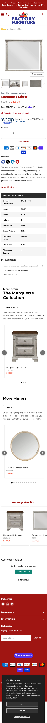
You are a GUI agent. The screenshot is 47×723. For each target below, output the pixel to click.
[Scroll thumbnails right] (43, 83)
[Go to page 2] (23, 382)
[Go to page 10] (31, 482)
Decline (22, 710)
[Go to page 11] (33, 482)
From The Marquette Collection (14, 93)
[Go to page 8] (26, 482)
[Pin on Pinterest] (17, 162)
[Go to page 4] (18, 482)
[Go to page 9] (28, 482)
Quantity (4, 127)
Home (3, 29)
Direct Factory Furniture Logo (23, 18)
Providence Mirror (39, 535)
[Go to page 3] (25, 382)
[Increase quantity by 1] (23, 133)
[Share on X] (8, 162)
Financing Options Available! (16, 113)
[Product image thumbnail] (15, 83)
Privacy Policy (11, 697)
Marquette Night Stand (16, 367)
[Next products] (42, 352)
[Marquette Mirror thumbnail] (5, 83)
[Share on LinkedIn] (13, 162)
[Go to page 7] (24, 482)
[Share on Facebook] (3, 162)
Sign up (37, 637)
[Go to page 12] (35, 482)
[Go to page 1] (21, 382)
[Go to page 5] (20, 482)
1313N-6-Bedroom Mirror (17, 467)
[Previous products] (4, 352)
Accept (22, 704)
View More (10, 307)
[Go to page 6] (22, 482)
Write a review (23, 571)
